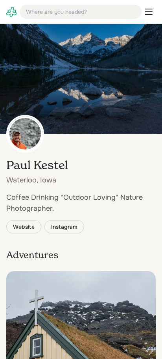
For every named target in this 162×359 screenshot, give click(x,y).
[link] (11, 12)
